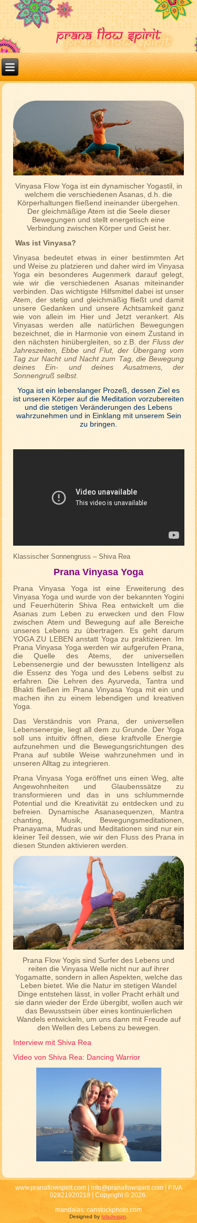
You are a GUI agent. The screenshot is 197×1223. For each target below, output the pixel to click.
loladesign (113, 1216)
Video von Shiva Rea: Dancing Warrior (76, 1057)
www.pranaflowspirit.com (50, 1187)
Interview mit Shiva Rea (52, 1042)
